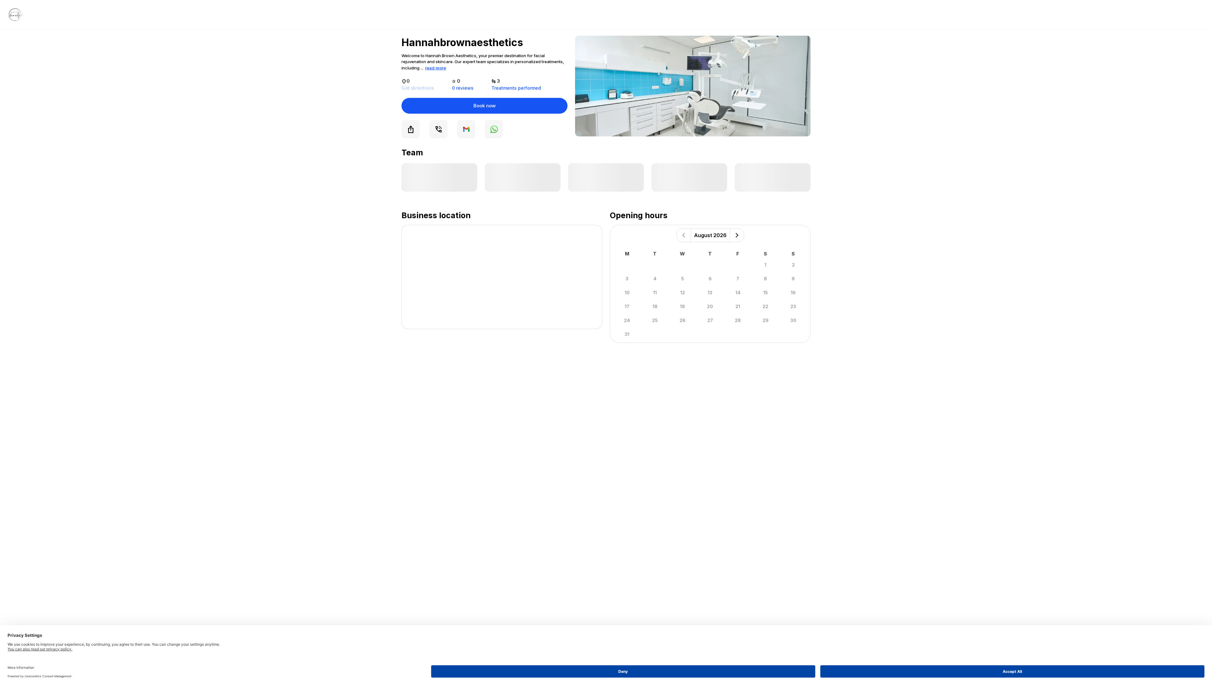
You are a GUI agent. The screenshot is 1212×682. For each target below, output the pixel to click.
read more (435, 67)
